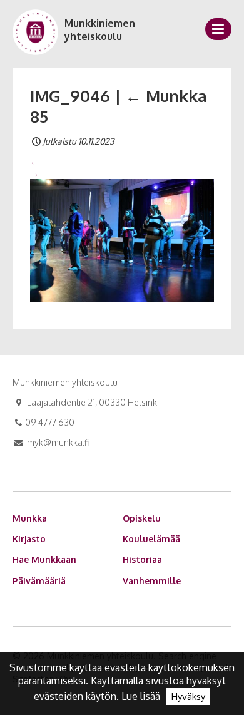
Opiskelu (142, 518)
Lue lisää (140, 696)
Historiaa (142, 559)
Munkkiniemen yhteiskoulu (99, 30)
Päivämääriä (39, 580)
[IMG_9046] (122, 239)
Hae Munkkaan (44, 559)
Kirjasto (29, 538)
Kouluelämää (151, 538)
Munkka (30, 518)
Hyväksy (188, 696)
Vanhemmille (152, 580)
